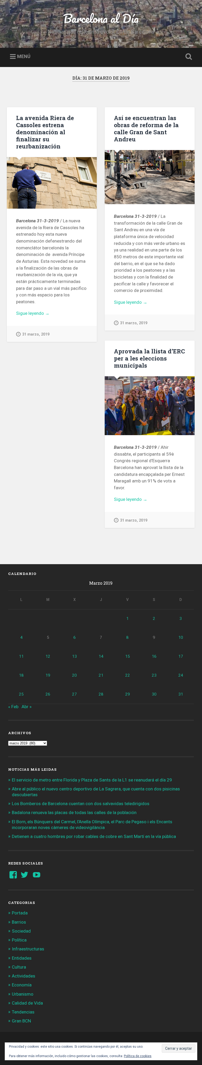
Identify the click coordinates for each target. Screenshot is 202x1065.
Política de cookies (138, 1056)
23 (154, 675)
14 (101, 656)
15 (127, 656)
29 (127, 694)
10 (180, 637)
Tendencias (23, 1012)
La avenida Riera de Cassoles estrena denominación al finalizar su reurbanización (45, 132)
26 (48, 694)
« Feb (13, 706)
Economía (22, 984)
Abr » (27, 706)
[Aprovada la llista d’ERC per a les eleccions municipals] (150, 405)
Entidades (22, 958)
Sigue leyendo (46, 313)
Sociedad (21, 931)
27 (74, 694)
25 (21, 694)
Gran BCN (21, 1020)
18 (21, 675)
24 (180, 675)
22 (127, 675)
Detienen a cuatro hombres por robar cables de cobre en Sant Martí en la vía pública (94, 836)
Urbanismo (22, 994)
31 (180, 694)
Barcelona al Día (101, 18)
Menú (24, 56)
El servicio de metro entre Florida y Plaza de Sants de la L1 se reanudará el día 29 (92, 780)
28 (101, 694)
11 (21, 656)
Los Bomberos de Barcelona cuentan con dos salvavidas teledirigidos (80, 803)
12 (48, 656)
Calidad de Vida (27, 1003)
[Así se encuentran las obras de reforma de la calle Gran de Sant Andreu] (150, 177)
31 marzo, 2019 (35, 334)
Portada (20, 912)
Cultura (19, 967)
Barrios (19, 922)
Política (19, 940)
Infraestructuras (28, 948)
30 (154, 694)
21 (101, 675)
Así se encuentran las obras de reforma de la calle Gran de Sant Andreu (146, 128)
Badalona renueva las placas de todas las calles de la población (74, 812)
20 (74, 675)
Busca (188, 57)
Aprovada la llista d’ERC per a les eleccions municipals (149, 358)
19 (48, 675)
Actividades (23, 976)
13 (74, 656)
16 (154, 656)
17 (180, 656)
